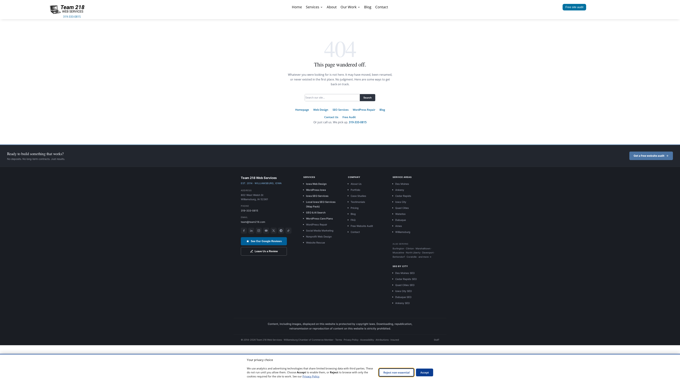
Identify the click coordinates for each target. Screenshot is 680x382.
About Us (356, 183)
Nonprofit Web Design (319, 236)
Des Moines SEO (405, 272)
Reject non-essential (396, 372)
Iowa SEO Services (317, 195)
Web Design (320, 109)
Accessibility (367, 339)
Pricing (355, 207)
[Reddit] (281, 231)
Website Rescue (315, 242)
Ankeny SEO (402, 303)
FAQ (353, 219)
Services (312, 7)
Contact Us (331, 117)
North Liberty (413, 252)
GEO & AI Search (316, 212)
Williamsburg (402, 231)
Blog (367, 7)
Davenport (428, 252)
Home (297, 7)
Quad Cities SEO (405, 284)
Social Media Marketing (319, 230)
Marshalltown (423, 248)
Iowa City (400, 201)
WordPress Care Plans (319, 218)
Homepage (302, 109)
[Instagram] (259, 231)
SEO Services (340, 109)
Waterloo (400, 213)
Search (367, 97)
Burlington (398, 248)
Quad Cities (402, 207)
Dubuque (400, 219)
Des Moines (402, 183)
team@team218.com (253, 221)
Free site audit (574, 7)
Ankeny (399, 189)
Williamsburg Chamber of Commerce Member (308, 339)
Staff (436, 339)
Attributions (382, 339)
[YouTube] (266, 231)
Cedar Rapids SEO (406, 278)
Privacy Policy (351, 339)
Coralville (412, 256)
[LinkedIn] (251, 231)
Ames (398, 225)
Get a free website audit (649, 155)
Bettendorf (399, 256)
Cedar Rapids (403, 195)
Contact (381, 7)
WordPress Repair (364, 109)
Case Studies (358, 195)
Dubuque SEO (403, 297)
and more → (424, 256)
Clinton (410, 248)
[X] (274, 231)
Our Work (349, 7)
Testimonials (358, 201)
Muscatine (398, 252)
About (332, 7)
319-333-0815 (72, 17)
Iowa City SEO (403, 291)
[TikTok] (288, 231)
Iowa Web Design (316, 183)
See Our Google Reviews (266, 241)
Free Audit (349, 117)
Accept (424, 372)
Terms (338, 339)
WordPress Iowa (316, 189)
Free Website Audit (362, 225)
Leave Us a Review (266, 251)
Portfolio (355, 189)
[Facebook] (244, 231)
